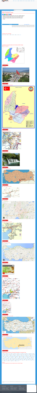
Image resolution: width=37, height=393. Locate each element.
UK (16, 0)
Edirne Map (12, 355)
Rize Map (31, 358)
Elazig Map (15, 355)
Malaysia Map (20, 389)
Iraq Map (20, 388)
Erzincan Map (19, 355)
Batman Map (22, 354)
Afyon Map (12, 353)
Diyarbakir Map (4, 355)
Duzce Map (8, 355)
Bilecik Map (31, 354)
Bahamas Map (3, 387)
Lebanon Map (22, 388)
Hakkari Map (13, 356)
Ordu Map (23, 358)
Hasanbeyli (9, 34)
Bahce (3, 34)
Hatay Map (17, 356)
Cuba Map (7, 388)
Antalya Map (31, 353)
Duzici (6, 34)
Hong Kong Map (20, 387)
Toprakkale (19, 34)
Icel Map (28, 356)
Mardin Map (4, 358)
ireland (31, 0)
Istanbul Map (31, 356)
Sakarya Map (3, 359)
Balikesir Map (15, 354)
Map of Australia (3, 389)
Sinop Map (15, 359)
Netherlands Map (15, 387)
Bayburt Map (26, 354)
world (13, 0)
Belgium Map (12, 387)
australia (21, 0)
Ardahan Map (3, 354)
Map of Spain (15, 389)
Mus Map (12, 358)
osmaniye (9, 11)
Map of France (12, 388)
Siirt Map (11, 359)
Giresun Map (4, 356)
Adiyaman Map (8, 353)
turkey (33, 0)
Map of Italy (15, 388)
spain (26, 0)
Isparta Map (24, 356)
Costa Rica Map (7, 389)
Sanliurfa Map (22, 359)
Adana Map (4, 353)
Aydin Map (11, 354)
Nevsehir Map (15, 358)
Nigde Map (19, 358)
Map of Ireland (12, 389)
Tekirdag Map (30, 359)
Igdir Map (21, 356)
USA (15, 0)
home (5, 11)
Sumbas (16, 34)
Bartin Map (19, 354)
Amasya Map (23, 353)
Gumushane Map (9, 356)
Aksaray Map (19, 353)
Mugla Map (8, 358)
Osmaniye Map (27, 358)
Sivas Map (18, 359)
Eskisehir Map (27, 355)
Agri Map (16, 353)
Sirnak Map (26, 359)
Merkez (14, 34)
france (23, 0)
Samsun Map (7, 359)
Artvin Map (7, 354)
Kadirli (11, 34)
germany (29, 0)
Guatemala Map (3, 388)
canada (18, 0)
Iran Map (23, 387)
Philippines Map (23, 389)
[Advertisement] (18, 5)
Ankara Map (27, 353)
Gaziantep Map (32, 355)
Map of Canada (7, 387)
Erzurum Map (23, 355)
